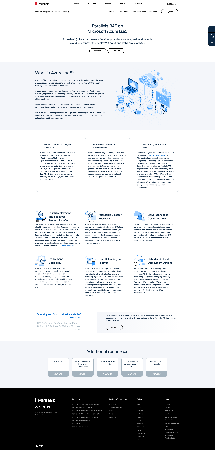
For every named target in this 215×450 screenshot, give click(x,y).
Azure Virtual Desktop (158, 155)
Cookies (167, 407)
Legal (167, 414)
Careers (140, 440)
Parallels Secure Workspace (82, 407)
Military (111, 410)
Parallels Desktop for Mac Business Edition (87, 410)
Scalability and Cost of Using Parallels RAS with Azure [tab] (59, 316)
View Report (114, 327)
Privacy (167, 404)
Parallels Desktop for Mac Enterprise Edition (87, 414)
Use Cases (123, 12)
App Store (140, 427)
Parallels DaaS (77, 423)
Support (140, 417)
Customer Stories (139, 12)
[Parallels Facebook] (36, 407)
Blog (138, 404)
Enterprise (112, 404)
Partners (140, 414)
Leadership (141, 436)
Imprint (167, 426)
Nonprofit (112, 417)
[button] (77, 4)
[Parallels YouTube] (48, 407)
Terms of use (169, 410)
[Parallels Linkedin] (44, 407)
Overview (113, 12)
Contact (140, 420)
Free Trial (97, 51)
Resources (152, 12)
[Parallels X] (40, 407)
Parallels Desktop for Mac (81, 420)
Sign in (173, 4)
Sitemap (140, 423)
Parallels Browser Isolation (81, 427)
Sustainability (141, 433)
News (139, 430)
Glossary (140, 410)
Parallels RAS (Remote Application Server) (52, 12)
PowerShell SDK (67, 246)
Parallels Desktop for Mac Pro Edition (85, 417)
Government (113, 414)
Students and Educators (117, 407)
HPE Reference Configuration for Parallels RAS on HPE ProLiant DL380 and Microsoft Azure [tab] (59, 326)
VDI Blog (140, 407)
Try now (170, 12)
